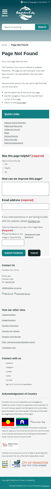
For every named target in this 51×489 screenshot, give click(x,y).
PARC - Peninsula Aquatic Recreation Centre (18, 342)
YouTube (9, 380)
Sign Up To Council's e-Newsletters (19, 384)
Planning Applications (13, 142)
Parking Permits (11, 136)
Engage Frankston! (9, 320)
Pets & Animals (10, 139)
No (6, 171)
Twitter (8, 375)
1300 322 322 (9, 281)
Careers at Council (12, 129)
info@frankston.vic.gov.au (12, 287)
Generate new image (32, 234)
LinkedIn (9, 371)
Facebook (9, 363)
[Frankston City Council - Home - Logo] (25, 13)
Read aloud (29, 237)
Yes (6, 163)
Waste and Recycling (13, 125)
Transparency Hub (9, 347)
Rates (6, 132)
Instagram (9, 367)
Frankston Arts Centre (10, 325)
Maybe (7, 167)
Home (4, 44)
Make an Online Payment (15, 122)
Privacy (22, 480)
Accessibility (30, 480)
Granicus (45, 485)
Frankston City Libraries (10, 331)
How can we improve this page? (22, 178)
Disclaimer (14, 480)
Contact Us (34, 221)
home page (21, 102)
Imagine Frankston (9, 314)
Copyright (5, 480)
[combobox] (35, 2)
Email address (17, 200)
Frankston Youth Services (11, 336)
